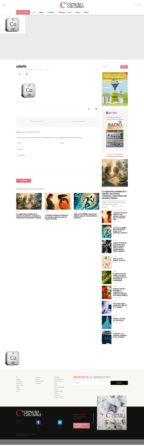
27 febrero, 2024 (117, 282)
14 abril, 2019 (19, 69)
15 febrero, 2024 (117, 297)
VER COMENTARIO (32, 101)
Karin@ (30, 69)
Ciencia (18, 211)
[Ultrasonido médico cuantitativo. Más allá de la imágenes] (106, 307)
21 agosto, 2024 (117, 253)
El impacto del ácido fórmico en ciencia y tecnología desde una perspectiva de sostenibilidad (120, 277)
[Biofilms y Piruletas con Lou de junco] (106, 322)
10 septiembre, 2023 (117, 322)
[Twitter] (139, 5)
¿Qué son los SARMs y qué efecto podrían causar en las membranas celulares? (85, 216)
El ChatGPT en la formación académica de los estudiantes (120, 335)
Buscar (124, 67)
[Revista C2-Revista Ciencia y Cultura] (72, 5)
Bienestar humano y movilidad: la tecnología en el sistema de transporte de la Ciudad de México (120, 292)
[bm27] (115, 89)
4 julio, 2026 (105, 206)
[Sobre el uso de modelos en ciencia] (106, 262)
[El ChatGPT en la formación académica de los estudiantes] (106, 337)
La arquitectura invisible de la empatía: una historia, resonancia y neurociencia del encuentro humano (28, 216)
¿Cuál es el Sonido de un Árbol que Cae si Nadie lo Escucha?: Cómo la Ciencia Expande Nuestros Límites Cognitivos (120, 247)
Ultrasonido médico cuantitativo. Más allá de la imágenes (120, 305)
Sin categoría (121, 210)
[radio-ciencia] (115, 130)
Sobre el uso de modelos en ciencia (119, 259)
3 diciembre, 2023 (117, 309)
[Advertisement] (72, 46)
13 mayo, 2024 (116, 262)
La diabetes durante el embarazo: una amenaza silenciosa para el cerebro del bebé (56, 217)
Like (47, 69)
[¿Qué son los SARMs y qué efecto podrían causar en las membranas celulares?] (86, 201)
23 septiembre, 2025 (117, 221)
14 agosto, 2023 (117, 339)
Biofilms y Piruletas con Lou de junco (119, 319)
